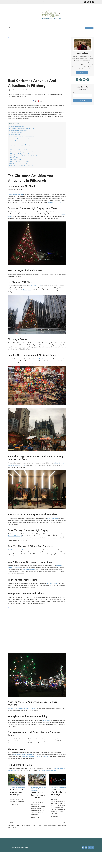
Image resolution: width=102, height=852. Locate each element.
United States (47, 841)
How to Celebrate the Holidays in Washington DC (52, 824)
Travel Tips (63, 841)
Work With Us (21, 2)
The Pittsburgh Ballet (29, 569)
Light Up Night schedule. (55, 202)
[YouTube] (90, 2)
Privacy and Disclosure (45, 2)
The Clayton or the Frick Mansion (17, 550)
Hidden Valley (46, 756)
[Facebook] (85, 2)
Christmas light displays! (15, 536)
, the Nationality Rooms (52, 583)
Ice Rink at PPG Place (35, 285)
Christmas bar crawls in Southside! (46, 770)
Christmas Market (38, 359)
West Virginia (32, 28)
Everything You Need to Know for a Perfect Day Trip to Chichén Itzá (21, 825)
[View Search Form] (9, 28)
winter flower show (52, 518)
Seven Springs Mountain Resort (31, 756)
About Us (12, 2)
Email (74, 93)
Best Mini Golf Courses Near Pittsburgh (16, 792)
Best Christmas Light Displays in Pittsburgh (58, 792)
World (55, 841)
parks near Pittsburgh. (19, 754)
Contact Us (32, 2)
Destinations (13, 787)
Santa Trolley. (46, 720)
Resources (80, 28)
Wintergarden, (27, 290)
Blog (72, 28)
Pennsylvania (21, 28)
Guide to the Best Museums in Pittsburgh (38, 795)
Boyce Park (29, 754)
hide (17, 123)
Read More (14, 804)
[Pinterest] (93, 2)
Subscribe (89, 28)
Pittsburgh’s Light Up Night (15, 194)
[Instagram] (88, 2)
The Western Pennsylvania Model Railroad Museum (22, 708)
